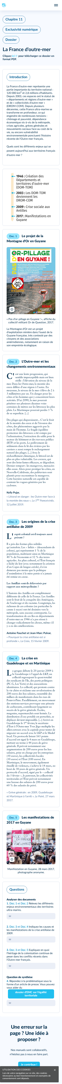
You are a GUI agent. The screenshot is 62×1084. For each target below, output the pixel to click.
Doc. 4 (24, 926)
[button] (31, 117)
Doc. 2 (24, 903)
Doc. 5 (24, 950)
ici (13, 56)
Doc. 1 (13, 903)
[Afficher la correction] (43, 889)
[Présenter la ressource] (52, 76)
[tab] (43, 889)
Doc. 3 (13, 926)
